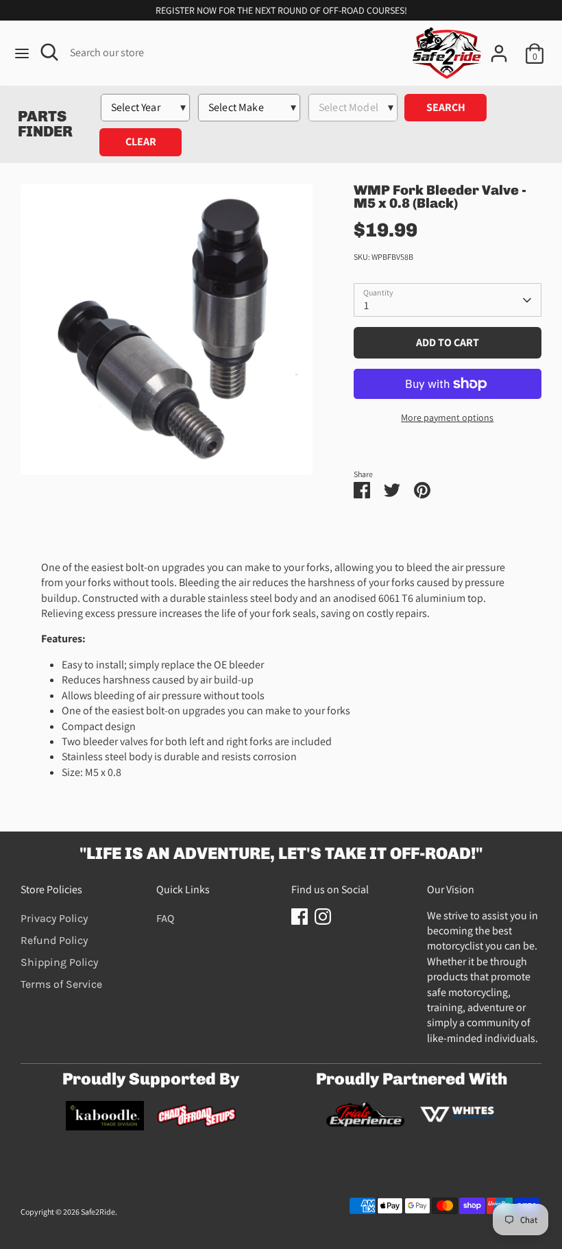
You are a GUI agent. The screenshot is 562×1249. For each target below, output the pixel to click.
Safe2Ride (98, 1211)
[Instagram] (323, 916)
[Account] (499, 47)
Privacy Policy (54, 918)
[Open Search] (49, 52)
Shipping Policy (59, 962)
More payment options (447, 417)
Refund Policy (54, 940)
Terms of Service (61, 984)
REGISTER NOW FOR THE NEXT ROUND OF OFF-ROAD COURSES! (281, 10)
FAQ (165, 918)
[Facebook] (299, 916)
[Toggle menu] (22, 53)
